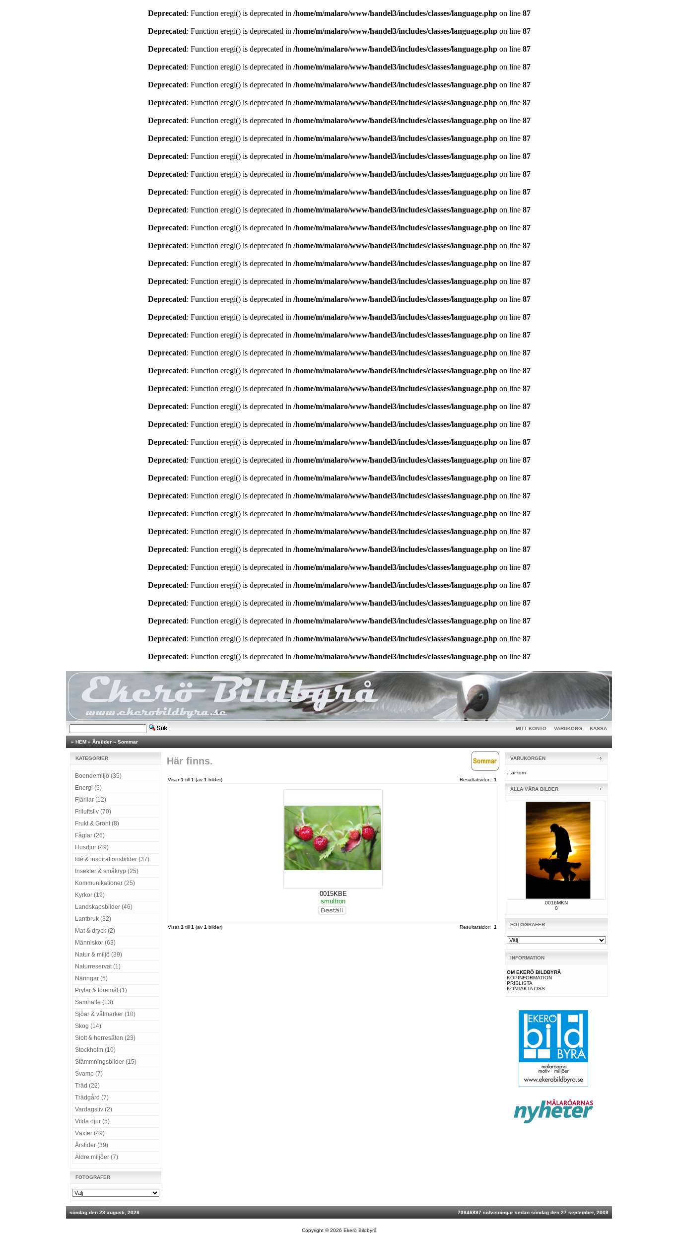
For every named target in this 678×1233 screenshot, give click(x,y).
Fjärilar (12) (90, 799)
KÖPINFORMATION (529, 977)
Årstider (102, 742)
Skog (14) (88, 1026)
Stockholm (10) (95, 1049)
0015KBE (333, 893)
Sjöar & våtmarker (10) (105, 1014)
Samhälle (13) (94, 1002)
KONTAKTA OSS (526, 988)
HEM (80, 742)
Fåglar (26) (90, 835)
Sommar (128, 742)
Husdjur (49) (92, 847)
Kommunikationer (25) (105, 883)
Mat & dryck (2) (95, 930)
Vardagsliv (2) (93, 1109)
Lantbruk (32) (93, 918)
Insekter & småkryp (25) (106, 871)
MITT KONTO (531, 728)
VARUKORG (568, 728)
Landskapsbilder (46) (104, 906)
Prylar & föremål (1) (101, 990)
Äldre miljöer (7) (96, 1157)
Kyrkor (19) (90, 894)
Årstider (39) (91, 1145)
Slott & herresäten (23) (105, 1037)
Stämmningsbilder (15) (105, 1061)
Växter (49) (90, 1133)
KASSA (598, 728)
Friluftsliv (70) (93, 811)
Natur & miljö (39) (98, 954)
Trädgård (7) (92, 1097)
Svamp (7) (89, 1073)
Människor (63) (95, 942)
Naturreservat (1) (98, 966)
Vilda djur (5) (92, 1121)
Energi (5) (88, 787)
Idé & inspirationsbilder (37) (112, 859)
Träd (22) (87, 1085)
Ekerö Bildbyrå (360, 1230)
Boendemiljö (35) (98, 775)
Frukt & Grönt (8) (97, 823)
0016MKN (556, 902)
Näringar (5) (91, 978)
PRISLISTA (520, 983)
